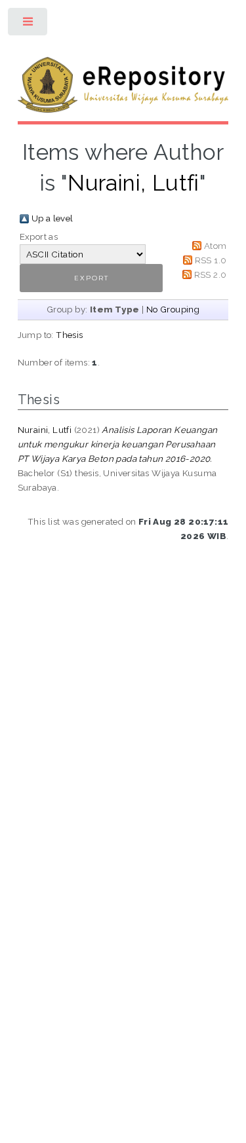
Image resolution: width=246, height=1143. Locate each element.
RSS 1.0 (211, 260)
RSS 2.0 (210, 274)
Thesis (69, 334)
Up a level (52, 218)
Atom (215, 245)
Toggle (28, 24)
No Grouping (172, 309)
